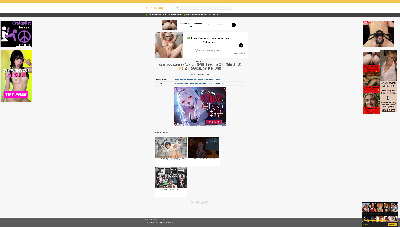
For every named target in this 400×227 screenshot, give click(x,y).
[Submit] (230, 8)
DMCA (158, 222)
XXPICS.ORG (154, 8)
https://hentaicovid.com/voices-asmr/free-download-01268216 (197, 80)
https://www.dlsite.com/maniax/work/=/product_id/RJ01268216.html (199, 83)
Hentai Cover (200, 61)
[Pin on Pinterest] (204, 202)
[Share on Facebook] (192, 202)
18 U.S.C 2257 (150, 222)
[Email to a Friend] (200, 202)
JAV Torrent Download (173, 15)
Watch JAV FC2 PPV (193, 15)
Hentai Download (154, 15)
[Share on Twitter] (196, 202)
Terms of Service (167, 222)
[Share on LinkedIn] (207, 202)
